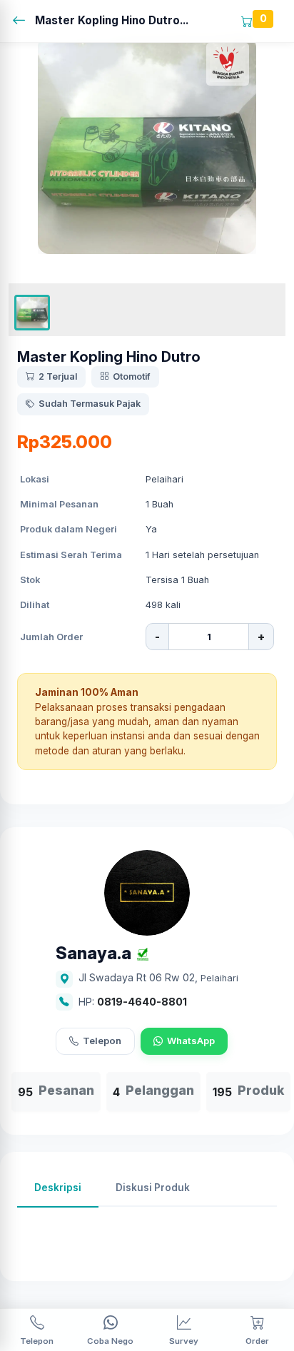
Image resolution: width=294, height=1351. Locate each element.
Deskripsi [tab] (57, 1187)
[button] (32, 312)
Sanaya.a (93, 953)
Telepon (102, 1040)
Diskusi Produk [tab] (153, 1187)
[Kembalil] (23, 21)
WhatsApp (191, 1040)
